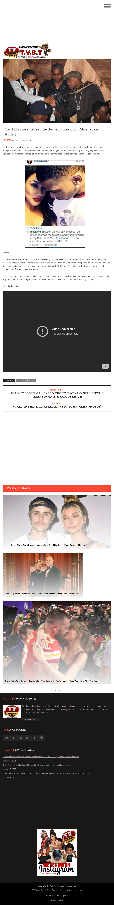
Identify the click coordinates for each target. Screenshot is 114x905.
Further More (31, 719)
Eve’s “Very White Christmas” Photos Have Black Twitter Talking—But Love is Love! (37, 765)
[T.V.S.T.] (30, 50)
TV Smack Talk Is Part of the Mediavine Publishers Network (57, 890)
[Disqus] (57, 449)
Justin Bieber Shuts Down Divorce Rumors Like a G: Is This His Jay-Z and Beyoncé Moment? (41, 756)
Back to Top (56, 690)
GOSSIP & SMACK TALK (26, 380)
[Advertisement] (57, 20)
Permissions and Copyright (57, 895)
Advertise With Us (57, 900)
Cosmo (7, 140)
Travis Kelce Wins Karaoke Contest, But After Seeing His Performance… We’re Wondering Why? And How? (47, 773)
